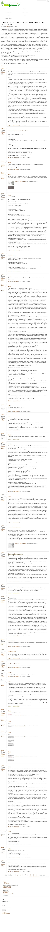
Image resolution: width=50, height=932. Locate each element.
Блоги (8, 15)
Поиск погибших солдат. (13, 586)
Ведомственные (6, 883)
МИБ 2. (9, 405)
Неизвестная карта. (12, 651)
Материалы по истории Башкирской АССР (10, 884)
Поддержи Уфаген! (8, 18)
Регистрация (4, 912)
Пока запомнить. (11, 640)
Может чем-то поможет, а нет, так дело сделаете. (18, 130)
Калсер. (9, 70)
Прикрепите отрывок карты (14, 663)
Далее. (9, 681)
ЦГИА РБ (5, 882)
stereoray (2, 661)
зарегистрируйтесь (16, 125)
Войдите (9, 125)
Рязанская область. (12, 597)
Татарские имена (25, 11)
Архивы (4, 881)
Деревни (8, 8)
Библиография (5, 894)
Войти (25, 15)
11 (36, 874)
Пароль (3, 905)
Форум (25, 8)
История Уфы (5, 889)
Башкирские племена (6, 888)
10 (33, 874)
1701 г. (9, 848)
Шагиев (7, 26)
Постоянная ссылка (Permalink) (3, 73)
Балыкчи (3, 128)
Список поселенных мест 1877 (8, 893)
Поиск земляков (8, 11)
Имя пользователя (5, 901)
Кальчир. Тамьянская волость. (14, 527)
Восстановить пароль (6, 913)
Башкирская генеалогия (7, 887)
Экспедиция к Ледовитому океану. (15, 553)
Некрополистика (6, 891)
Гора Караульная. (11, 255)
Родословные (5, 892)
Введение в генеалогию (7, 886)
